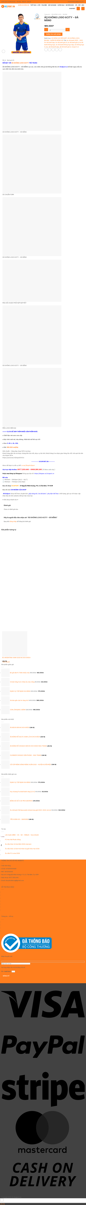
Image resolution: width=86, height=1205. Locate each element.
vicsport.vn (75, 47)
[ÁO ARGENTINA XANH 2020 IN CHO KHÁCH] (14, 644)
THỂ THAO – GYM (35, 5)
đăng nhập (13, 521)
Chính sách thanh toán (8, 901)
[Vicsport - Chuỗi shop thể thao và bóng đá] (8, 6)
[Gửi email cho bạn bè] (53, 49)
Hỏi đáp (19, 1)
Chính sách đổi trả (7, 907)
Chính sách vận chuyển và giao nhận (13, 904)
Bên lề (24, 1)
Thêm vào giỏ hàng (53, 34)
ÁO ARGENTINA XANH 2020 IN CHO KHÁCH (16, 657)
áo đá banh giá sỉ (73, 42)
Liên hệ (29, 1)
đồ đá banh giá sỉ (65, 47)
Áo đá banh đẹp (49, 42)
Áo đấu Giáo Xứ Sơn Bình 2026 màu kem (18, 844)
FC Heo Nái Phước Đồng (13, 839)
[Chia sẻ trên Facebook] (46, 49)
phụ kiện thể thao (53, 493)
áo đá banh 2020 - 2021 (75, 40)
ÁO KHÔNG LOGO (56, 14)
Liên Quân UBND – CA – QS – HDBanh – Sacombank (22, 835)
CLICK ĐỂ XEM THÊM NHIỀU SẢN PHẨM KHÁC (22, 431)
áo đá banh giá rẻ (61, 42)
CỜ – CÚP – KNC (79, 5)
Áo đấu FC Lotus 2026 (12, 853)
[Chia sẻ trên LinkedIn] (60, 49)
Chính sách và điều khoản (8, 1)
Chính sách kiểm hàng (8, 910)
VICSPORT (72, 8)
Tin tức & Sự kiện (6, 925)
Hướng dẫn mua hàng (8, 895)
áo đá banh (42, 493)
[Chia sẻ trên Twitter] (49, 49)
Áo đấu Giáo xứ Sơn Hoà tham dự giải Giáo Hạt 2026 (22, 849)
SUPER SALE (61, 5)
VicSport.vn (63, 67)
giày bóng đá (32, 493)
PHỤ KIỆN (44, 5)
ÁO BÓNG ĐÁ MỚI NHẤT (59, 38)
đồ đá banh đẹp (54, 47)
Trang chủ (47, 14)
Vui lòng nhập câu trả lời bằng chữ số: (13, 967)
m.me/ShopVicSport (28, 465)
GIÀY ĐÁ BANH (52, 5)
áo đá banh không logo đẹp (65, 44)
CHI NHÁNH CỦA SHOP (18, 490)
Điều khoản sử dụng (7, 892)
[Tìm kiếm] (83, 8)
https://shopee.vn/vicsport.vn (44, 473)
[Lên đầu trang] (1, 1200)
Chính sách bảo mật (7, 898)
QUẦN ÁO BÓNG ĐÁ (23, 5)
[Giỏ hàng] (78, 8)
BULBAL (65, 14)
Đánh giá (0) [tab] (10, 60)
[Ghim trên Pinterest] (56, 49)
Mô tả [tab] (4, 60)
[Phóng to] (3, 51)
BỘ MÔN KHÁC (70, 5)
